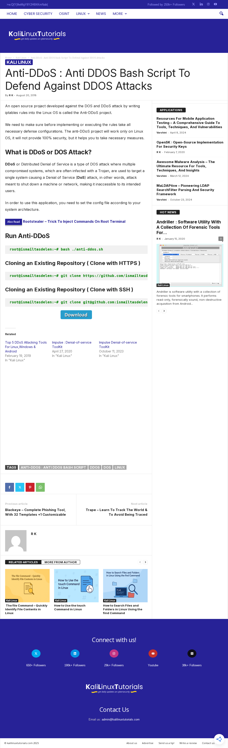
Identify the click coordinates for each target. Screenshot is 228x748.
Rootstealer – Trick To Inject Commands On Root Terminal (74, 221)
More (118, 13)
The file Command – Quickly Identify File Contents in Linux (26, 609)
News (101, 13)
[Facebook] (9, 487)
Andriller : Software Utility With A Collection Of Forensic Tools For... (189, 227)
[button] (221, 14)
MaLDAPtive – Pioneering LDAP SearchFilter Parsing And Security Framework (185, 189)
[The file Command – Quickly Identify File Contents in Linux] (27, 585)
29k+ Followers (114, 665)
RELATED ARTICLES (23, 562)
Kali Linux (21, 58)
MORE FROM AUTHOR (61, 562)
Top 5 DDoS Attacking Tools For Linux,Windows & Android (26, 346)
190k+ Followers (75, 665)
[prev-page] (140, 562)
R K (11, 95)
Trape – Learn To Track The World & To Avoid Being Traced (116, 512)
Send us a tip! (166, 743)
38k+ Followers (192, 665)
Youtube (153, 665)
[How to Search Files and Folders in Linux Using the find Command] (125, 585)
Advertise (147, 743)
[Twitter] (19, 487)
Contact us (208, 743)
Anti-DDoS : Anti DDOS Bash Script (53, 467)
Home (12, 13)
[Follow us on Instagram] (208, 4)
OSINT (64, 13)
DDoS (95, 467)
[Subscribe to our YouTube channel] (215, 4)
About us (131, 743)
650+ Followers (36, 665)
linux (120, 467)
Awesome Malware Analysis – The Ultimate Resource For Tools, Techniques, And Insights (186, 166)
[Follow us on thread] (191, 653)
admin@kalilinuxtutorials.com (121, 719)
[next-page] (145, 562)
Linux (81, 13)
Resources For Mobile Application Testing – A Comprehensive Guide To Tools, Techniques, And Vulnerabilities (189, 122)
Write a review (188, 743)
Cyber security (38, 13)
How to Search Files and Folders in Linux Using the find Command (122, 609)
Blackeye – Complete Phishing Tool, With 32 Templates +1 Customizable (35, 512)
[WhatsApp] (40, 487)
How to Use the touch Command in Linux (70, 607)
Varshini (162, 132)
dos (107, 467)
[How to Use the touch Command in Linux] (76, 585)
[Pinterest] (30, 487)
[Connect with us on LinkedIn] (201, 4)
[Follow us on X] (193, 4)
